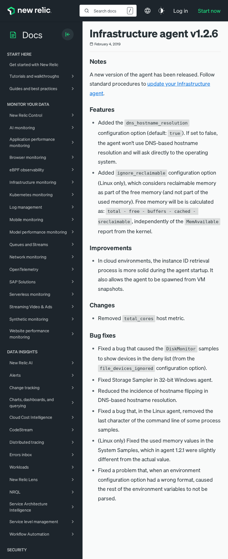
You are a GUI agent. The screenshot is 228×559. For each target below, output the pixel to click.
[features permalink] (118, 109)
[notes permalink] (110, 61)
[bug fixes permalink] (119, 335)
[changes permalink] (118, 305)
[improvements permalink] (135, 247)
